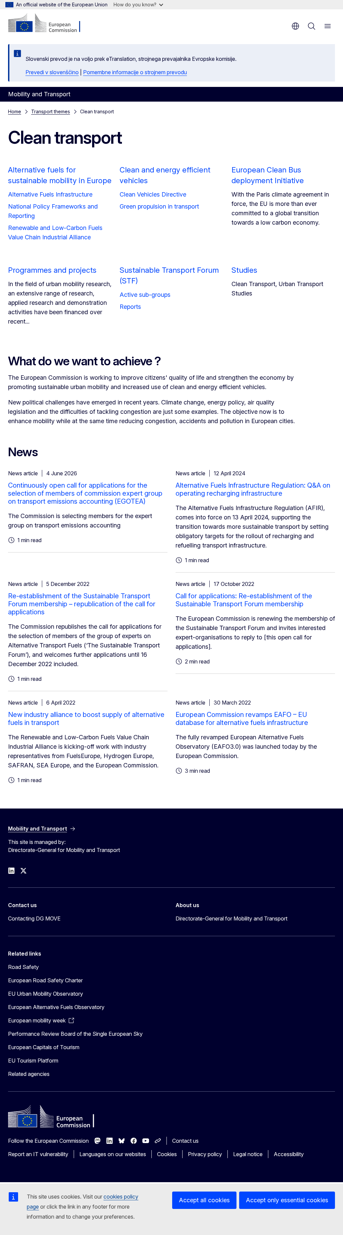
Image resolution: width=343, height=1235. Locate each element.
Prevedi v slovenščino (52, 72)
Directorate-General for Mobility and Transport (231, 918)
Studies (244, 270)
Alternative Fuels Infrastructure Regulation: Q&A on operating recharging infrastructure (253, 489)
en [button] (295, 26)
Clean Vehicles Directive (153, 194)
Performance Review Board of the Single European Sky (75, 1033)
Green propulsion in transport (159, 206)
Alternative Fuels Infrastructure (50, 194)
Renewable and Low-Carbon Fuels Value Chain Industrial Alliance (55, 232)
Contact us (185, 1140)
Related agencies (29, 1074)
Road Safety (23, 967)
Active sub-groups (145, 294)
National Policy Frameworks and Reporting (53, 211)
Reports (130, 306)
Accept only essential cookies (287, 1200)
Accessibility (289, 1154)
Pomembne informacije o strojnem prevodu (135, 72)
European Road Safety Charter (45, 980)
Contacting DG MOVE (34, 918)
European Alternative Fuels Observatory (56, 1007)
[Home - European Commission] (48, 23)
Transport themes (50, 111)
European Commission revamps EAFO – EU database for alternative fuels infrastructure (242, 719)
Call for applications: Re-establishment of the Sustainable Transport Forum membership (244, 600)
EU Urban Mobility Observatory (45, 993)
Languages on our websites (112, 1154)
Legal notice (248, 1154)
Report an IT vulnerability (38, 1154)
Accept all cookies (204, 1200)
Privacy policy (205, 1154)
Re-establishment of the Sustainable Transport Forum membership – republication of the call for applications (81, 604)
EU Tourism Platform (33, 1060)
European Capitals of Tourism (43, 1047)
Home (14, 111)
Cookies (167, 1154)
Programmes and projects (52, 270)
